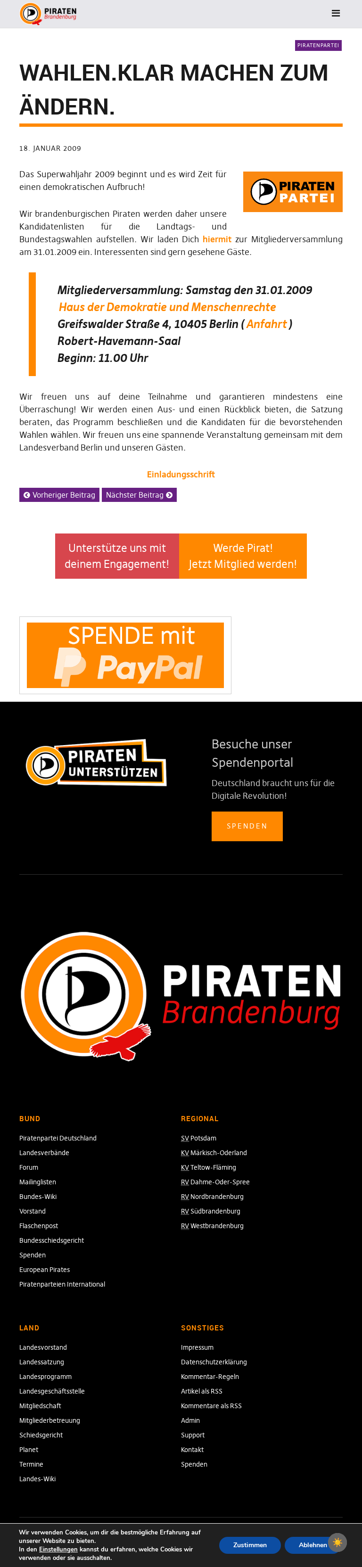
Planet (28, 1449)
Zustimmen (250, 1545)
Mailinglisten (37, 1182)
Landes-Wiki (37, 1479)
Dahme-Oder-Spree (215, 1182)
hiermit (217, 239)
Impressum (197, 1347)
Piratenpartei (318, 45)
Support (193, 1435)
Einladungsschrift (181, 474)
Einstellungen (58, 1549)
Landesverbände (44, 1153)
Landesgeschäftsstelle (52, 1391)
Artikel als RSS (201, 1391)
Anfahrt (266, 324)
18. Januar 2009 (50, 148)
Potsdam (198, 1138)
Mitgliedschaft (40, 1406)
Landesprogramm (45, 1376)
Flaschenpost (38, 1226)
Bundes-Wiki (38, 1196)
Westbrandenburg (212, 1226)
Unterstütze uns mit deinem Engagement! (117, 556)
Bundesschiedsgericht (51, 1240)
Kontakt (192, 1449)
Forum (28, 1167)
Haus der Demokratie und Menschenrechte (167, 307)
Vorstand (32, 1211)
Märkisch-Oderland (214, 1153)
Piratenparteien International (62, 1284)
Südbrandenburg (210, 1211)
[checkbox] (337, 1542)
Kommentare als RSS (211, 1406)
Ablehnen (313, 1545)
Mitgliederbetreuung (49, 1420)
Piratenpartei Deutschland (58, 1138)
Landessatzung (41, 1362)
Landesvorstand (43, 1347)
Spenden (247, 825)
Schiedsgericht (41, 1435)
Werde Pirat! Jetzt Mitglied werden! (243, 556)
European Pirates (44, 1269)
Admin (190, 1420)
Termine (31, 1464)
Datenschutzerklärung (214, 1362)
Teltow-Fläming (208, 1167)
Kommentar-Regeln (210, 1376)
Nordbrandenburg (212, 1196)
